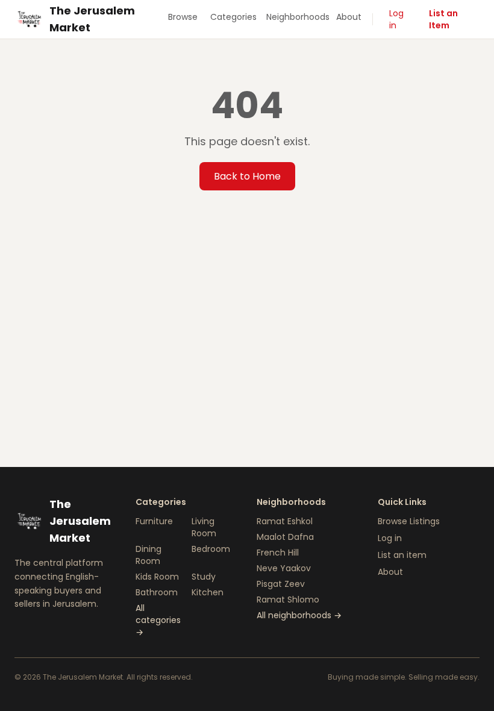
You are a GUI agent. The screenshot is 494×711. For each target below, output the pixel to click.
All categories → (158, 620)
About (348, 17)
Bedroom (211, 549)
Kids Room (157, 577)
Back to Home (247, 176)
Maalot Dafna (285, 537)
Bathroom (157, 592)
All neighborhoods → (299, 615)
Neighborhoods (296, 17)
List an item (402, 555)
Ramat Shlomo (288, 600)
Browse (183, 17)
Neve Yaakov (284, 568)
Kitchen (208, 592)
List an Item (443, 19)
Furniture (154, 521)
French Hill (278, 553)
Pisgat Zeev (281, 584)
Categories (233, 17)
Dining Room (148, 555)
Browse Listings (409, 521)
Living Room (204, 527)
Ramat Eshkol (285, 521)
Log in (396, 19)
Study (204, 577)
